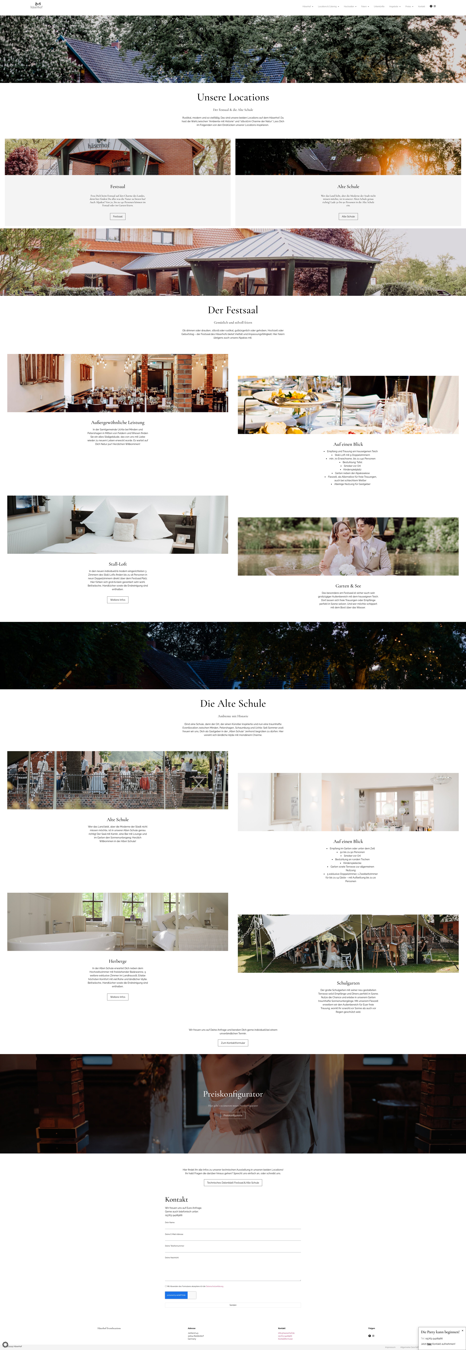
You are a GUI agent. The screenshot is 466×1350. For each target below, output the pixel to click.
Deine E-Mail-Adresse (174, 1234)
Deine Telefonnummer (174, 1246)
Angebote (393, 6)
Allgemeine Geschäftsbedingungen (416, 1347)
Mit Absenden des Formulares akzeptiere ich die (195, 1286)
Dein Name (170, 1222)
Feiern (364, 6)
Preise (408, 6)
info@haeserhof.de (286, 1333)
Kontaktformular (285, 1339)
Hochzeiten (349, 6)
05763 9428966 (285, 1336)
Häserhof (307, 6)
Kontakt (421, 6)
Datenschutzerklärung (214, 1286)
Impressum (390, 1347)
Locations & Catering (327, 6)
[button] (5, 1344)
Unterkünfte (379, 6)
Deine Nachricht (172, 1258)
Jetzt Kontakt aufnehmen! (438, 1343)
